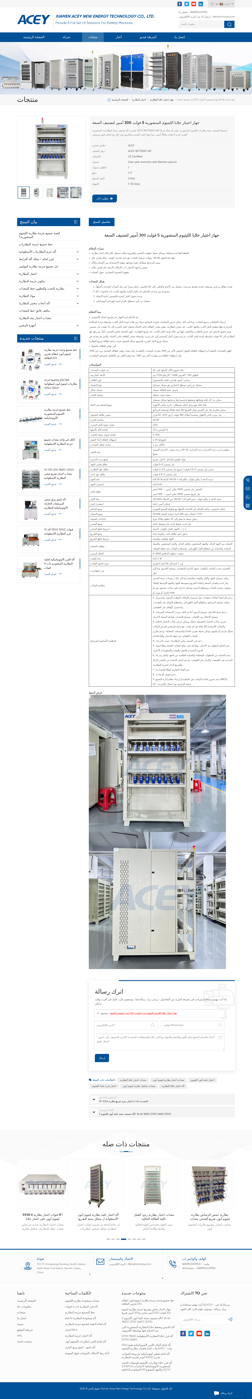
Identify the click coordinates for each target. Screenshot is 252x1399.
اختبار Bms (71, 1330)
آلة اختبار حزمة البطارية (78, 1336)
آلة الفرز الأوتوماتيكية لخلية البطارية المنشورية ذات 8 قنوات (59, 563)
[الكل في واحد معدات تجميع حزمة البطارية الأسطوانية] (31, 449)
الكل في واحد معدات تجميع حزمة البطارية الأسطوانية (59, 442)
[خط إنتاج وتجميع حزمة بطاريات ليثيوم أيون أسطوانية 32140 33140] (31, 389)
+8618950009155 (193, 12)
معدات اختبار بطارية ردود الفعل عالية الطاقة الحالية (154, 1217)
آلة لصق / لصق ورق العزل (80, 1347)
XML (19, 1336)
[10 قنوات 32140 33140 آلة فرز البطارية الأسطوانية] (31, 539)
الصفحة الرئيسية (33, 37)
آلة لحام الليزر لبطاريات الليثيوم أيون (85, 1341)
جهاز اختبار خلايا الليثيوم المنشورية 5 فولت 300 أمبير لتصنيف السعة (143, 1013)
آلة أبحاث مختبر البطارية (34, 303)
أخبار (119, 37)
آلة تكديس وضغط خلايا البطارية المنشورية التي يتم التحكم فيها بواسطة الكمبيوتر (148, 1329)
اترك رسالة (226, 1393)
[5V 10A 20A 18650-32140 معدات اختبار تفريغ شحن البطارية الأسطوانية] (31, 479)
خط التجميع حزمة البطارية (80, 1312)
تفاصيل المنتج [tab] (101, 222)
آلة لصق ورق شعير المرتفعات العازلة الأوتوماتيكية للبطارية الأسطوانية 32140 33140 (57, 504)
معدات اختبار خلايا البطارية (133, 1080)
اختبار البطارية (139, 100)
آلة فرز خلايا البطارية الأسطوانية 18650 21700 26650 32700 (147, 1338)
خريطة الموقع (25, 1330)
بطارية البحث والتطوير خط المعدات (41, 288)
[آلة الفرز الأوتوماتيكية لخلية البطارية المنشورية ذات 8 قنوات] (31, 569)
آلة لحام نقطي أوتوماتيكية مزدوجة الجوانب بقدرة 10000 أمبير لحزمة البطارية (146, 1356)
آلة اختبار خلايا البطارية (173, 1086)
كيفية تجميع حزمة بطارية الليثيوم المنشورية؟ (39, 235)
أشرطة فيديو (148, 37)
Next (242, 1192)
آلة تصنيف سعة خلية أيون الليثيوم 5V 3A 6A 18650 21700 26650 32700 (146, 1320)
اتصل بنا (180, 37)
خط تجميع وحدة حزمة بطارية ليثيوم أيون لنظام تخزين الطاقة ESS (60, 354)
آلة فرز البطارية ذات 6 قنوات (81, 1306)
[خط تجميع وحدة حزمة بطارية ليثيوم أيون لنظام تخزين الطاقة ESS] (31, 359)
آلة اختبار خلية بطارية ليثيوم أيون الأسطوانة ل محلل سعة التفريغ (98, 1217)
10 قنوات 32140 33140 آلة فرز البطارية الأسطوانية (58, 531)
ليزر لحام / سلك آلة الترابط (36, 259)
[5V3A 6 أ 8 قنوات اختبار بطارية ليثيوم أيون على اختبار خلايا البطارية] (42, 1184)
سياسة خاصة (24, 1341)
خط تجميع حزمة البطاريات (36, 244)
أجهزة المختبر (27, 325)
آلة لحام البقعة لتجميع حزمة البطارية (85, 1324)
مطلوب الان (103, 198)
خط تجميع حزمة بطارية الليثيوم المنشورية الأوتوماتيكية (57, 414)
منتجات (93, 37)
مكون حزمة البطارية (32, 281)
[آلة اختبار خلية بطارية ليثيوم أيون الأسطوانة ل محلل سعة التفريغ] (98, 1184)
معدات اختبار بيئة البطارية (35, 318)
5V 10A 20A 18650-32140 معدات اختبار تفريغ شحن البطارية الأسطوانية (59, 474)
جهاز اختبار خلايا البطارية (162, 100)
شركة (66, 37)
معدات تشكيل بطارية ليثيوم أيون (139, 1086)
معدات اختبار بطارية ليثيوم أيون (168, 1080)
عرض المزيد (50, 364)
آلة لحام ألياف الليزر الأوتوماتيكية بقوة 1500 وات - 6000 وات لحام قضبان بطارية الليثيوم (147, 1347)
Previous (10, 1192)
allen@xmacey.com (207, 16)
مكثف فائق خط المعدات (34, 310)
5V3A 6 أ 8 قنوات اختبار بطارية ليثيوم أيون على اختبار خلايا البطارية (42, 1217)
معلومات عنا (24, 1306)
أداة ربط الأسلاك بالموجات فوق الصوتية (87, 1353)
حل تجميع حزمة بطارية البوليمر (38, 266)
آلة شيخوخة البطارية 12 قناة (80, 1318)
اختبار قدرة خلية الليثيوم (104, 1086)
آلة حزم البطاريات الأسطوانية (37, 251)
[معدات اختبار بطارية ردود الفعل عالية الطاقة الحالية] (154, 1184)
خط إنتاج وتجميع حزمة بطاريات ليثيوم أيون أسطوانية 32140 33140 (60, 384)
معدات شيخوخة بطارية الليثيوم (82, 1301)
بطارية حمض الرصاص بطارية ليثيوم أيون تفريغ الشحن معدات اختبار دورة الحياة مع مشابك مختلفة (210, 1217)
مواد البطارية (27, 296)
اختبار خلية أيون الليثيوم (202, 1080)
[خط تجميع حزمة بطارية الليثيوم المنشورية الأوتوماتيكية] (31, 419)
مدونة (20, 1324)
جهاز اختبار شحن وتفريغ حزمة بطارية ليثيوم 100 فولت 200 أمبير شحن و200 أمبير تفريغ (146, 1311)
